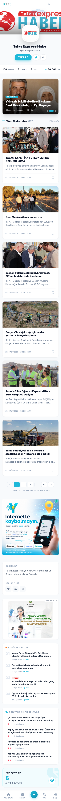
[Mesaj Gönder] (36, 57)
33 (44, 484)
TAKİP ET (23, 57)
